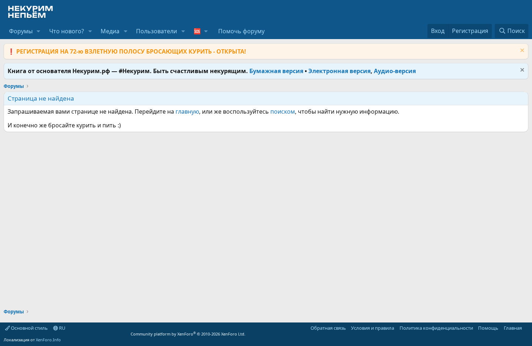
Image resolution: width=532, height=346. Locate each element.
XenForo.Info (48, 339)
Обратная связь (328, 328)
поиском (282, 111)
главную (187, 111)
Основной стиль (29, 328)
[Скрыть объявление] (521, 51)
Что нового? (66, 31)
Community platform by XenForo (188, 334)
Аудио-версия (395, 71)
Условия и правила (372, 328)
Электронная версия (339, 71)
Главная (513, 328)
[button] (38, 31)
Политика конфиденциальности (436, 328)
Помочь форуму (241, 31)
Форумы (21, 31)
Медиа (110, 31)
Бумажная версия (276, 71)
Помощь (488, 328)
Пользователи (156, 31)
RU (62, 328)
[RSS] (526, 328)
